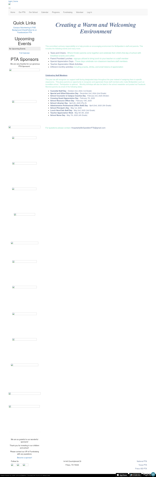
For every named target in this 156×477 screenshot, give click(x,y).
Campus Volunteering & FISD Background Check (24, 28)
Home (12, 12)
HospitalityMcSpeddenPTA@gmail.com (88, 127)
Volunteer (79, 12)
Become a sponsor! (24, 457)
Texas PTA (143, 465)
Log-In (89, 12)
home (16, 1)
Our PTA (22, 12)
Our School (33, 12)
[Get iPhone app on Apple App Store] (122, 475)
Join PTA (28, 32)
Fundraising (67, 12)
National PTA (142, 461)
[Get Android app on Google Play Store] (135, 475)
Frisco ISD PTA (141, 468)
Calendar (44, 12)
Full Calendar (24, 53)
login (10, 1)
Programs (56, 12)
